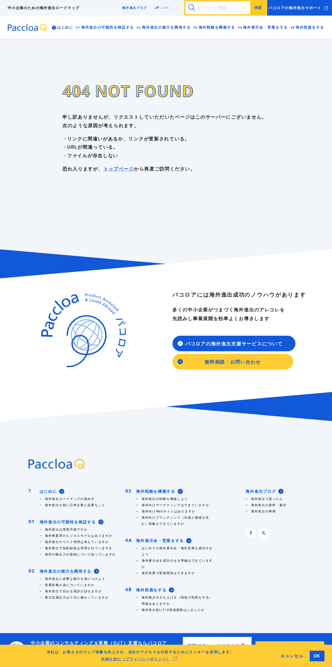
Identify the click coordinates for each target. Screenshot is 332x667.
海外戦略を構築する (217, 27)
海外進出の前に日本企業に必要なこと (75, 505)
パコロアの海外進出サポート (294, 7)
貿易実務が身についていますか (70, 585)
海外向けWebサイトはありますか (168, 511)
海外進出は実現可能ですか (66, 529)
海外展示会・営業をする (265, 27)
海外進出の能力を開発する (166, 27)
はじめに (65, 27)
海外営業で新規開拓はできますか (168, 573)
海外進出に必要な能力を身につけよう (75, 579)
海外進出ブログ (134, 8)
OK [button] (317, 656)
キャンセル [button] (292, 656)
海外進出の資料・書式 (270, 505)
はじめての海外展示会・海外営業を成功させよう (177, 551)
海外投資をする (310, 27)
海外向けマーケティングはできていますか (175, 505)
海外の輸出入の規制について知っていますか (80, 554)
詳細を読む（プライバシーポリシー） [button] (135, 659)
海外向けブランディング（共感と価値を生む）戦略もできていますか (175, 520)
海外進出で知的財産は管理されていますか (78, 548)
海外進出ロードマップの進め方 (70, 499)
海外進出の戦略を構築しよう (165, 499)
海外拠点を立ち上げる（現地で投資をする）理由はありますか (177, 600)
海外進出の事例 (263, 511)
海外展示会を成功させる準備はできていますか (177, 564)
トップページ (118, 168)
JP (157, 8)
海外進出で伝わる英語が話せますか (75, 591)
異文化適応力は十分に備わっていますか (77, 597)
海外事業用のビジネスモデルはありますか (78, 536)
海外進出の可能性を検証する (107, 27)
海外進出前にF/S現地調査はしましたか (173, 610)
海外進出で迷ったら (267, 499)
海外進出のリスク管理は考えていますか (77, 542)
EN (166, 8)
